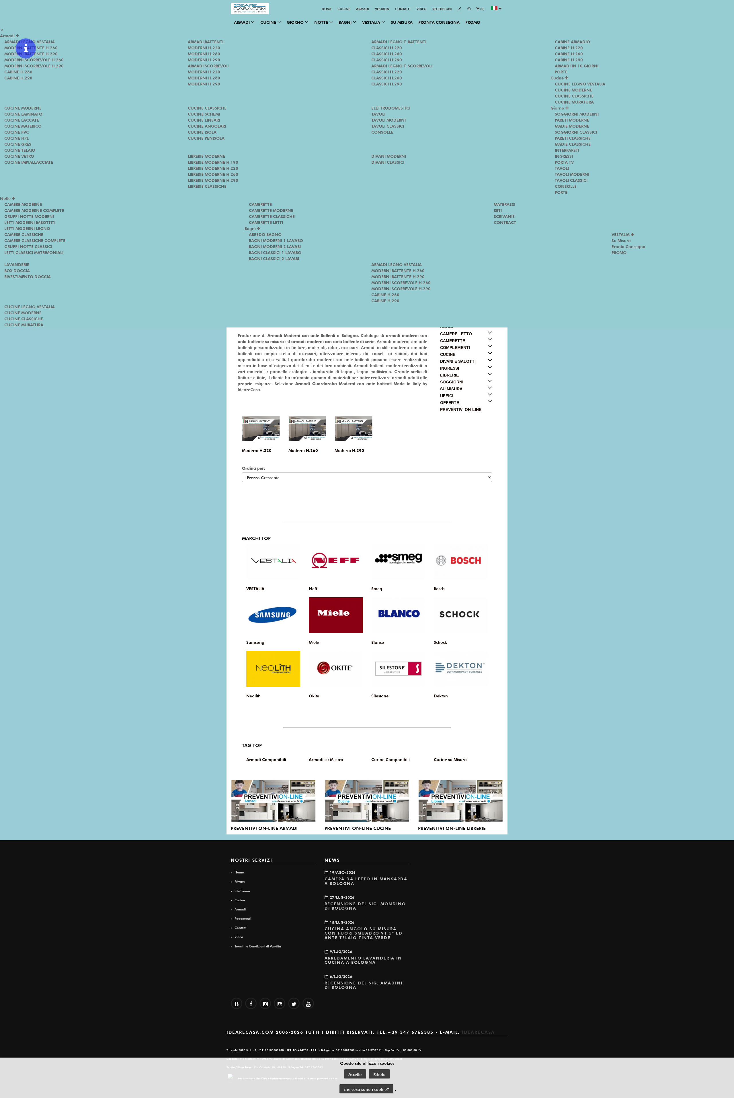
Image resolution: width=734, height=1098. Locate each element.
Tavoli (378, 113)
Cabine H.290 (18, 77)
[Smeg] (398, 562)
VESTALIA (382, 8)
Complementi (455, 347)
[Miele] (336, 615)
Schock (440, 642)
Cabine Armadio (572, 41)
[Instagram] (279, 1003)
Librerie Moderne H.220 (213, 168)
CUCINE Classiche (574, 95)
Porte (561, 71)
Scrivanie (504, 216)
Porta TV (564, 162)
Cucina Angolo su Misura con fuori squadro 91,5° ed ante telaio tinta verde (364, 932)
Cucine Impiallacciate (28, 162)
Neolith (253, 695)
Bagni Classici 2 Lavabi (274, 258)
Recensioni (442, 8)
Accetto (355, 1074)
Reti (498, 210)
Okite (314, 695)
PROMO (472, 22)
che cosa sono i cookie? (366, 1089)
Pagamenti (243, 918)
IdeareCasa (478, 1032)
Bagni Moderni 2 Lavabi (275, 246)
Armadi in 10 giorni (576, 65)
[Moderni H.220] (261, 428)
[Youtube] (308, 1003)
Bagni (346, 22)
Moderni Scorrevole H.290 (34, 65)
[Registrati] (459, 9)
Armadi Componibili (266, 759)
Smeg (376, 588)
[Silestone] (398, 669)
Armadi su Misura (326, 759)
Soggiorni (451, 382)
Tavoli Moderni (388, 119)
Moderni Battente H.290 (398, 276)
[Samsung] (273, 615)
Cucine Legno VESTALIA (580, 83)
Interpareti (567, 150)
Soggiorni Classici (576, 131)
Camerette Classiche (272, 216)
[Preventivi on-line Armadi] (273, 801)
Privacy (240, 881)
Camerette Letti (266, 222)
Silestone (380, 695)
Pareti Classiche (573, 137)
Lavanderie (16, 264)
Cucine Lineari (204, 119)
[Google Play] (265, 1003)
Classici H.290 (386, 59)
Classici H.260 (386, 53)
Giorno (296, 22)
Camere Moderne (23, 204)
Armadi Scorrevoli (208, 65)
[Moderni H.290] (353, 428)
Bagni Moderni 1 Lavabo (276, 240)
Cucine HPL (16, 137)
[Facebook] (251, 1003)
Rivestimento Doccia (27, 276)
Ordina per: (253, 468)
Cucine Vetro (19, 156)
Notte (321, 22)
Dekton (441, 695)
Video (421, 8)
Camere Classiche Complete (34, 240)
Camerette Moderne (271, 210)
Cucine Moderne (23, 107)
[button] (496, 9)
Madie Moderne (572, 125)
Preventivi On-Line (460, 409)
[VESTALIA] (273, 562)
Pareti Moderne (572, 119)
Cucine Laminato (23, 113)
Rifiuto (379, 1074)
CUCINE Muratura (574, 101)
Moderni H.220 (204, 47)
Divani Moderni (388, 156)
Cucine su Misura (450, 759)
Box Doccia (17, 270)
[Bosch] (461, 562)
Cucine (343, 8)
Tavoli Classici (387, 125)
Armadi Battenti (205, 41)
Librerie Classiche (207, 186)
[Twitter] (294, 1003)
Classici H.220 (386, 47)
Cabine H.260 (18, 71)
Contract (505, 222)
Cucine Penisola (206, 137)
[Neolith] (273, 669)
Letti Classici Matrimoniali (33, 252)
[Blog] (236, 1003)
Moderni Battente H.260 (398, 270)
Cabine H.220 (569, 47)
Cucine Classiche (207, 107)
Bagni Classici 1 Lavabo (275, 252)
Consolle (382, 131)
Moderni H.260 (204, 53)
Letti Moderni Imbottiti (29, 222)
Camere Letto (456, 333)
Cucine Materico (23, 125)
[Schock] (461, 615)
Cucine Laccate (21, 119)
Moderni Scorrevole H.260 (34, 59)
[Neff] (336, 562)
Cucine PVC (16, 131)
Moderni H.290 (204, 59)
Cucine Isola (202, 131)
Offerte (449, 402)
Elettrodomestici (390, 107)
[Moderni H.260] (307, 428)
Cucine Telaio (19, 150)
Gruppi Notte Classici (28, 246)
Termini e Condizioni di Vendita (258, 946)
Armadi (362, 8)
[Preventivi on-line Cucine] (367, 801)
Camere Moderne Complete (34, 210)
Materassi (504, 204)
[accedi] (468, 9)
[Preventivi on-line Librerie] (460, 801)
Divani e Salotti (458, 361)
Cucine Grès (17, 144)
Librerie (449, 375)
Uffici (446, 395)
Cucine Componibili (390, 759)
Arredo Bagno (265, 234)
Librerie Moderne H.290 (213, 180)
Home (326, 8)
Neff (313, 588)
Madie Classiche (573, 144)
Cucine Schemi (204, 113)
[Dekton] (461, 669)
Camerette (260, 204)
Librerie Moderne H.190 (213, 162)
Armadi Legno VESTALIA (396, 264)
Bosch (439, 588)
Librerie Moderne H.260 (213, 174)
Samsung (255, 642)
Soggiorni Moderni (577, 113)
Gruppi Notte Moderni (29, 216)
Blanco (377, 642)
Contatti (403, 8)
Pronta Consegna (439, 22)
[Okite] (336, 669)
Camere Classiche (23, 234)
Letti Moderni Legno (27, 228)
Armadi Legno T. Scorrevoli (401, 65)
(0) (482, 8)
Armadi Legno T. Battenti (398, 41)
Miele (314, 642)
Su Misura (402, 22)
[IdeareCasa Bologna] (250, 8)
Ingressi (564, 156)
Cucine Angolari (207, 125)
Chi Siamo (242, 890)
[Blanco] (398, 615)
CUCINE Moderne (573, 89)
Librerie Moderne (206, 156)
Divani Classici (387, 162)
